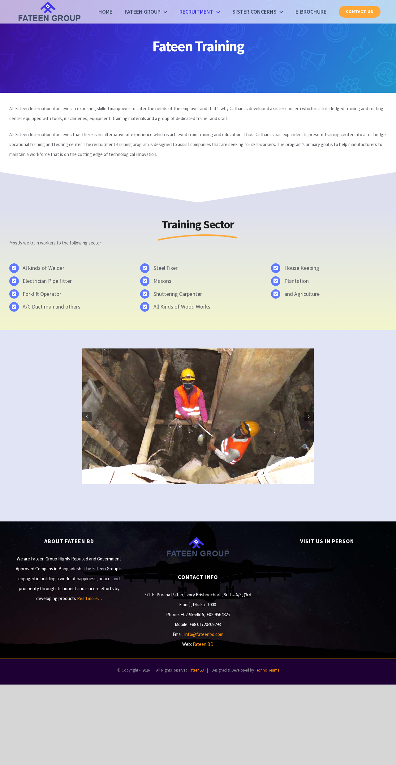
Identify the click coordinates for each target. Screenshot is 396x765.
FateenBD (196, 670)
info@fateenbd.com (203, 634)
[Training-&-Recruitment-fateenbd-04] (198, 416)
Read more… (89, 598)
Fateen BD (203, 644)
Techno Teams (267, 670)
